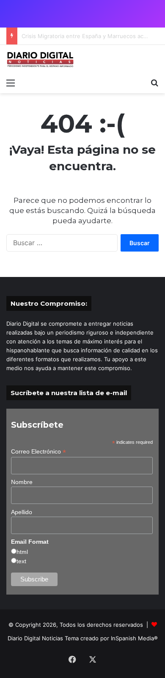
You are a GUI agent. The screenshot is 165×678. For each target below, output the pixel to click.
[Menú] (10, 82)
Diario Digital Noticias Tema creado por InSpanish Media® (83, 638)
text (21, 561)
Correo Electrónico (38, 452)
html (22, 551)
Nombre (22, 482)
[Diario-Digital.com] (40, 59)
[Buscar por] (154, 82)
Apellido (21, 512)
